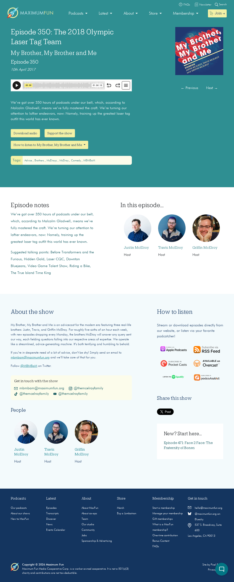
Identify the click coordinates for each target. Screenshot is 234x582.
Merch (120, 508)
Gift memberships (162, 519)
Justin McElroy (136, 248)
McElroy (64, 160)
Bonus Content (160, 541)
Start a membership (163, 508)
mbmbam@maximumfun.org (30, 357)
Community (88, 530)
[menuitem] (78, 14)
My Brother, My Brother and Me (54, 52)
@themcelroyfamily (88, 388)
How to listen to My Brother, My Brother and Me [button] (48, 145)
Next (212, 88)
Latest (103, 13)
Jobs (84, 535)
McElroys (52, 160)
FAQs (155, 546)
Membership (183, 13)
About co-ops (89, 513)
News (49, 524)
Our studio (88, 524)
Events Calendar (55, 530)
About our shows (20, 513)
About (129, 13)
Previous (189, 88)
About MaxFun (90, 508)
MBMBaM (89, 160)
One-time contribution (165, 535)
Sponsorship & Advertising (97, 541)
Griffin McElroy (204, 248)
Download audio (25, 133)
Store (153, 13)
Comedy (76, 160)
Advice (28, 160)
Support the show (59, 133)
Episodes (51, 508)
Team (85, 519)
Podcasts (76, 13)
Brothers (40, 160)
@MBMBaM (28, 366)
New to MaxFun (20, 519)
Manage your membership (167, 513)
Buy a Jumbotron (126, 513)
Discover (51, 519)
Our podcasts (19, 508)
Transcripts (52, 513)
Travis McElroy (170, 248)
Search (222, 4)
